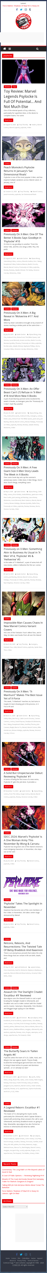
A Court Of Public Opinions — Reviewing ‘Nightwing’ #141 (23, 1175)
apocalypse (34, 1018)
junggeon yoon (8, 1086)
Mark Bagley (26, 1147)
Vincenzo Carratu (19, 583)
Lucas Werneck (14, 340)
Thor (5, 650)
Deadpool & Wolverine (32, 721)
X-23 (12, 1091)
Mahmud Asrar (19, 1026)
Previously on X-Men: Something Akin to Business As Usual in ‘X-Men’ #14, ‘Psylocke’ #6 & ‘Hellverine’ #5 (23, 554)
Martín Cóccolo (33, 264)
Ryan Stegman (8, 583)
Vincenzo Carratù (27, 797)
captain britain (35, 967)
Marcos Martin (29, 1026)
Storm (38, 346)
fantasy (39, 1023)
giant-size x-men (37, 494)
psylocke (23, 127)
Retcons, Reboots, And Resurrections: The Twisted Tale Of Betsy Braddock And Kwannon (23, 946)
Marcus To (18, 727)
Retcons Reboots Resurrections (20, 973)
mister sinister (36, 1086)
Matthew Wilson (19, 1029)
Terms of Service (33, 1261)
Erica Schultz (17, 494)
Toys (14, 87)
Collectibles (25, 1258)
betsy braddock (9, 1139)
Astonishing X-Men (10, 261)
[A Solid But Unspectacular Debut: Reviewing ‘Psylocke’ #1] (23, 743)
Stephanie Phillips (29, 346)
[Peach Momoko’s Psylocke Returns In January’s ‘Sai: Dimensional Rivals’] (23, 137)
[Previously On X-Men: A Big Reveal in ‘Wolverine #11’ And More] (23, 283)
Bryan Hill (16, 1080)
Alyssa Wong (35, 258)
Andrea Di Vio (11, 337)
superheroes (13, 1035)
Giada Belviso (26, 494)
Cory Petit (16, 1023)
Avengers (33, 416)
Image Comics (25, 794)
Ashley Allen (8, 718)
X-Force (12, 733)
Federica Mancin (21, 264)
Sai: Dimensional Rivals (29, 194)
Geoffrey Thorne (30, 724)
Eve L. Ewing (37, 261)
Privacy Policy (21, 1261)
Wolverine (13, 273)
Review (6, 270)
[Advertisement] (29, 1228)
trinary (32, 1153)
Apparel (39, 1258)
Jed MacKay (24, 497)
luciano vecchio (25, 340)
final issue (12, 1083)
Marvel (6, 267)
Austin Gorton (23, 258)
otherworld (35, 1029)
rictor (23, 1032)
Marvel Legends (14, 127)
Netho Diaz (35, 503)
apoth (33, 1077)
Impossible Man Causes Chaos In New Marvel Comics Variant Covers (23, 626)
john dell (10, 1144)
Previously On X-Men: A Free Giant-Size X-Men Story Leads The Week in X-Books (21, 471)
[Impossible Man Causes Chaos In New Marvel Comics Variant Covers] (23, 593)
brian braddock (16, 1021)
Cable (22, 1080)
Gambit (6, 1026)
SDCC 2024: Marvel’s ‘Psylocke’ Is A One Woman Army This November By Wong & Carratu (23, 840)
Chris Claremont (9, 970)
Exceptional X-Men (10, 264)
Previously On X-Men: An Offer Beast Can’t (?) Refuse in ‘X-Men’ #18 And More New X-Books (23, 392)
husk (29, 1083)
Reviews (7, 87)
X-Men (29, 127)
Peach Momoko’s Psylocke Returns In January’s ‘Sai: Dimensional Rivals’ (19, 171)
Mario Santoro (26, 500)
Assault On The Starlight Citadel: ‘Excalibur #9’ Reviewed (23, 993)
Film (19, 1258)
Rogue (28, 1032)
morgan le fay (14, 1150)
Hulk (15, 647)
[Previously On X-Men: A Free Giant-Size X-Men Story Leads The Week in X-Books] (23, 438)
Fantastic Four (8, 647)
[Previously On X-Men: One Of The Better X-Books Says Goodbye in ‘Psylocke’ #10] (23, 204)
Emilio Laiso (7, 419)
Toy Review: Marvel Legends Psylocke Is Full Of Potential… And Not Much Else (22, 99)
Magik (12, 727)
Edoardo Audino (27, 261)
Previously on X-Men (25, 267)
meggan (27, 1029)
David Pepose (20, 721)
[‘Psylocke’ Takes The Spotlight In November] (23, 874)
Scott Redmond (22, 967)
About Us (13, 1261)
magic (35, 1144)
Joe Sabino (34, 1083)
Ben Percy (15, 718)
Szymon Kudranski (35, 1089)
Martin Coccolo (36, 340)
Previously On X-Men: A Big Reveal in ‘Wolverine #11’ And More (21, 316)
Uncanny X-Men (9, 349)
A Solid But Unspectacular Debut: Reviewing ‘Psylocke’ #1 (23, 774)
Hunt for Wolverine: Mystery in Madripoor (28, 970)
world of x (7, 1091)
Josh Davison (22, 1018)
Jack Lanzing (16, 497)
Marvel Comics (37, 192)
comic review (8, 1023)
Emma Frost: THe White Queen (27, 337)
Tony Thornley (23, 125)
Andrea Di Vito (25, 416)
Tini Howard (22, 1035)
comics (19, 261)
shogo (6, 1035)
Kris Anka (22, 1144)
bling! (10, 1080)
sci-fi (40, 1032)
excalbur (17, 1142)
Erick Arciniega (25, 1023)
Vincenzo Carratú (20, 349)
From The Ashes (14, 794)
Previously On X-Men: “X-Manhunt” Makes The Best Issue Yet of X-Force (23, 695)
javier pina (36, 419)
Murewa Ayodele (9, 343)
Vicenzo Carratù (9, 509)
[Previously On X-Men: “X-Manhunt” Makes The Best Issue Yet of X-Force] (23, 660)
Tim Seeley (29, 270)
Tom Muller (25, 1153)
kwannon (17, 1086)
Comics (7, 163)
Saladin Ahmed (20, 270)
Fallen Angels (38, 1080)
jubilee (11, 1026)
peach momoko (9, 194)
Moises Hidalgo (30, 422)
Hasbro (34, 125)
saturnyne (34, 1032)
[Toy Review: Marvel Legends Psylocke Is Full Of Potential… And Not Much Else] (23, 61)
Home (8, 1258)
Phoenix (18, 343)
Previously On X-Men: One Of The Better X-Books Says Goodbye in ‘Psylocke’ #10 (23, 237)
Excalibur (33, 1023)
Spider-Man (38, 647)
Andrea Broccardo (13, 416)
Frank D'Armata (22, 1083)
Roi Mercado (8, 346)
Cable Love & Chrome (27, 718)
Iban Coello (7, 497)
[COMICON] (23, 14)
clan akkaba (36, 1021)
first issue (29, 1142)
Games (14, 688)
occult (22, 1150)
